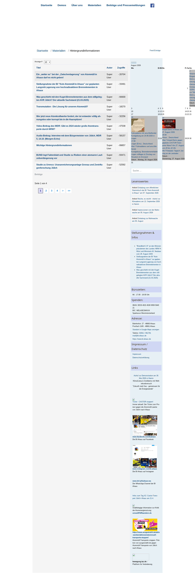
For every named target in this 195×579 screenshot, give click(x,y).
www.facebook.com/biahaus (144, 437)
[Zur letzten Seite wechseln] (69, 190)
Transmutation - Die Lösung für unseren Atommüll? (62, 106)
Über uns (77, 5)
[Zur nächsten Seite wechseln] (62, 190)
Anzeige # (38, 62)
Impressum (137, 354)
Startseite (46, 5)
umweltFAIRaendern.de (142, 513)
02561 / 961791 (145, 333)
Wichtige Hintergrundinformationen (54, 145)
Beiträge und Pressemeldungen (126, 5)
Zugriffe (121, 68)
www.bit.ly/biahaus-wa (142, 481)
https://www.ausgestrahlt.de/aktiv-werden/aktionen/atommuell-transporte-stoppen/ (146, 535)
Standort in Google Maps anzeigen (146, 330)
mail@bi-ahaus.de (139, 336)
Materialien (94, 5)
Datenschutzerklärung (141, 358)
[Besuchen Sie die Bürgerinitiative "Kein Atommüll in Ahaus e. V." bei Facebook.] (152, 5)
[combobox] (146, 170)
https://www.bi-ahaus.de (142, 339)
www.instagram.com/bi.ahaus (145, 469)
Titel (38, 68)
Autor (109, 68)
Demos (62, 5)
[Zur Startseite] (97, 29)
